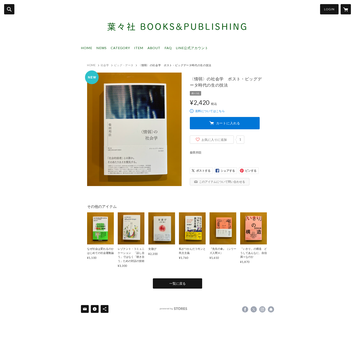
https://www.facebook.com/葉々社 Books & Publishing (245, 309)
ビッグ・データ (124, 65)
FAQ (168, 48)
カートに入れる (228, 123)
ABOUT (154, 48)
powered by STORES (173, 308)
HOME (86, 48)
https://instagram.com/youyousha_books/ (262, 309)
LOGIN (329, 9)
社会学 (105, 65)
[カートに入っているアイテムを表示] (346, 9)
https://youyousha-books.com (271, 309)
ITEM (138, 48)
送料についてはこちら (210, 111)
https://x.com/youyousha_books (254, 309)
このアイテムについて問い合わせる (222, 181)
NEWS (101, 48)
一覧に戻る (177, 283)
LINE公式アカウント (192, 48)
